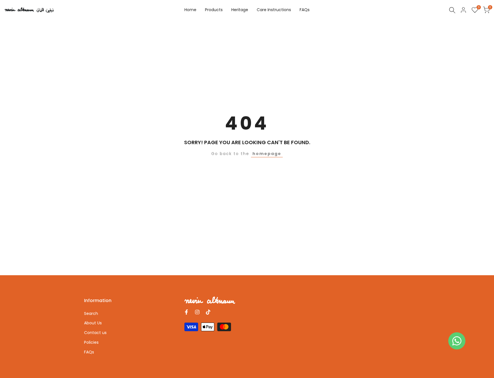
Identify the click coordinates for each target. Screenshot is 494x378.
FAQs (89, 352)
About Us (93, 323)
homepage (266, 153)
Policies (91, 342)
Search (91, 313)
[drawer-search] (452, 10)
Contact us (95, 332)
